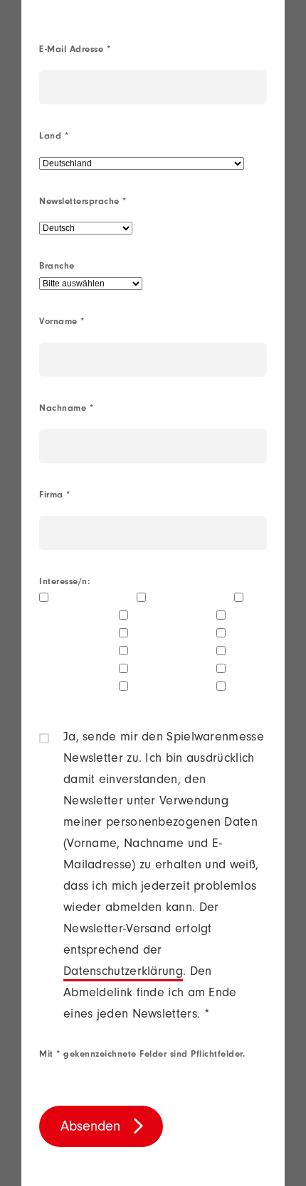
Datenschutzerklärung (123, 972)
